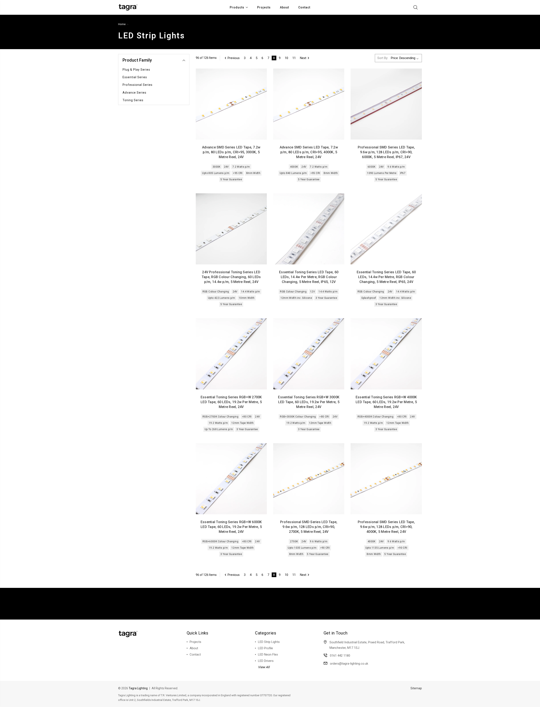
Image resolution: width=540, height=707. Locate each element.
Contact (304, 7)
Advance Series (134, 92)
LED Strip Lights (269, 642)
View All (264, 667)
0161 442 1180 (340, 655)
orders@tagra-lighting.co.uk (349, 663)
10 (286, 58)
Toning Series (133, 100)
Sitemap (416, 688)
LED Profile (265, 648)
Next (303, 58)
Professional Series (138, 84)
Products (237, 7)
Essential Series (135, 77)
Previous (234, 58)
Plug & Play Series (136, 69)
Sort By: (382, 58)
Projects (264, 7)
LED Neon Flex (268, 654)
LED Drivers (266, 661)
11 (294, 58)
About (284, 7)
